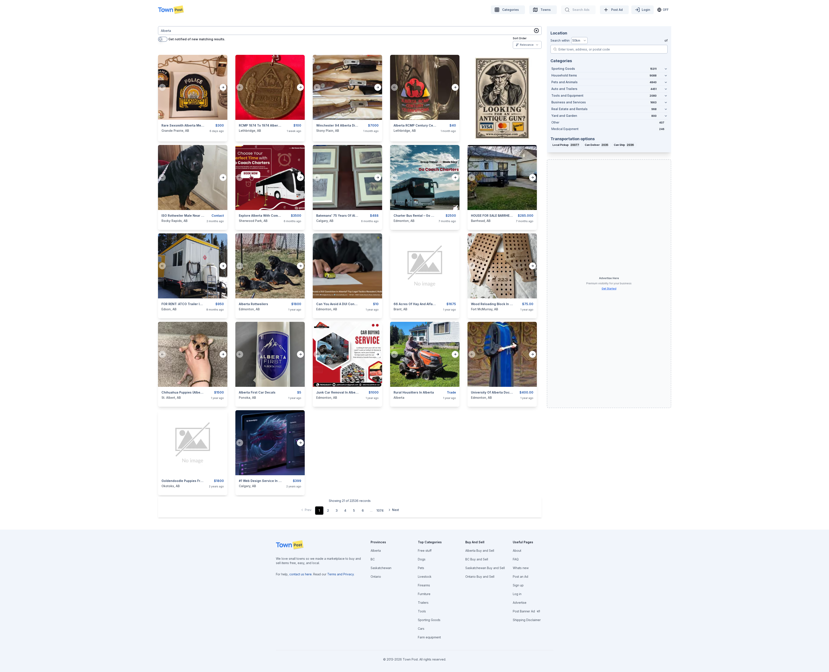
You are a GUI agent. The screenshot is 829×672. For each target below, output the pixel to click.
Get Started (609, 288)
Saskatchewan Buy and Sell (485, 568)
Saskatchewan (381, 568)
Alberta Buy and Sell (479, 550)
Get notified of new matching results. (196, 39)
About (517, 550)
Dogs (421, 559)
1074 (380, 510)
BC (373, 559)
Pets (421, 568)
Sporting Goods (429, 620)
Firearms (424, 585)
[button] (536, 30)
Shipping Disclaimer (527, 620)
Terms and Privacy (340, 574)
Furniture (424, 594)
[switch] (163, 39)
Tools (422, 611)
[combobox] (527, 45)
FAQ (516, 559)
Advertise (519, 602)
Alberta (376, 550)
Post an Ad (520, 576)
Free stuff (425, 550)
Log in (517, 594)
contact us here (300, 574)
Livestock (425, 576)
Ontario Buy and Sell (479, 576)
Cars (421, 628)
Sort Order (520, 38)
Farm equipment (429, 637)
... (371, 510)
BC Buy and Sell (476, 559)
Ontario (376, 576)
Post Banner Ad (524, 611)
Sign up (518, 585)
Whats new (521, 568)
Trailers (423, 602)
